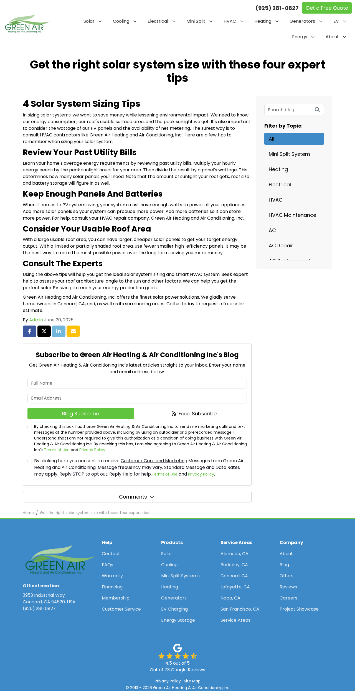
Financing (112, 587)
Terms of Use (57, 450)
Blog (284, 565)
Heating (278, 169)
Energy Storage (178, 620)
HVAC (276, 199)
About (286, 553)
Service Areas (235, 620)
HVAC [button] (230, 21)
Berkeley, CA (234, 565)
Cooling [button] (121, 21)
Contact (111, 553)
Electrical (280, 184)
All (271, 138)
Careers (288, 598)
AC (272, 230)
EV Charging (174, 609)
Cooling (169, 565)
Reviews (288, 587)
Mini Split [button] (195, 21)
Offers (286, 576)
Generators (174, 598)
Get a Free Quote (327, 7)
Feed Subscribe (197, 413)
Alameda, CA (234, 553)
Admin (36, 320)
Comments (133, 496)
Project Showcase (299, 609)
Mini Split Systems (180, 576)
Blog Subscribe (80, 413)
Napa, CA (230, 598)
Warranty (112, 576)
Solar (166, 553)
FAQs (107, 565)
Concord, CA (234, 576)
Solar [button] (89, 21)
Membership (116, 598)
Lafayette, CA (235, 587)
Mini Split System (289, 154)
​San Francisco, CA (239, 609)
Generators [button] (302, 21)
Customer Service (121, 609)
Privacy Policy (92, 450)
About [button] (332, 37)
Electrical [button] (158, 21)
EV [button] (336, 21)
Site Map (192, 681)
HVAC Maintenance (292, 215)
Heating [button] (262, 21)
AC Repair (281, 245)
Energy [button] (299, 37)
